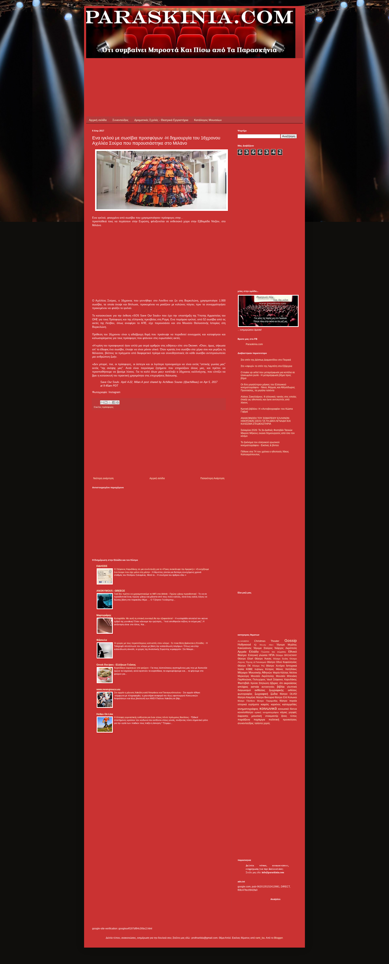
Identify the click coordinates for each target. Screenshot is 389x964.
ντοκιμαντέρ (271, 716)
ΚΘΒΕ (249, 669)
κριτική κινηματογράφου (267, 712)
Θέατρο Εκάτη (280, 658)
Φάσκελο (101, 640)
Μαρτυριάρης (103, 615)
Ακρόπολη (291, 648)
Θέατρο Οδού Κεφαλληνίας (282, 662)
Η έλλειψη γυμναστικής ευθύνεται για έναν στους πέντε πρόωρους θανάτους (151, 717)
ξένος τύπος (289, 716)
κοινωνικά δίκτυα (287, 709)
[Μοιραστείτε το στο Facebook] (114, 402)
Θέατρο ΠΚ (244, 665)
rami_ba (260, 937)
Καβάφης (259, 669)
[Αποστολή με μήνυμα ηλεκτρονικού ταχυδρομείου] (102, 402)
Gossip (290, 640)
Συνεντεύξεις (120, 120)
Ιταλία (241, 669)
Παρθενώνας (245, 679)
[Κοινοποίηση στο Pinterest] (117, 402)
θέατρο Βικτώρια (265, 697)
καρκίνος (276, 704)
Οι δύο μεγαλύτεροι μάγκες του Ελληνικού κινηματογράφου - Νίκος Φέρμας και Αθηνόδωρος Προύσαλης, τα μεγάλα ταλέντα (268, 387)
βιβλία (280, 686)
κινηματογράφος (248, 708)
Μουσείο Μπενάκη (286, 676)
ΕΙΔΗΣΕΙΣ (101, 566)
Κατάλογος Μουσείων (208, 120)
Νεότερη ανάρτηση (103, 478)
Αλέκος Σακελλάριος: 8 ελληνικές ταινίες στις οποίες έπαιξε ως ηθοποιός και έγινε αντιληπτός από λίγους (268, 399)
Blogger (278, 937)
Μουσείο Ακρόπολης (262, 676)
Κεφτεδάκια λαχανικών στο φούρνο (131, 668)
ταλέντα (258, 723)
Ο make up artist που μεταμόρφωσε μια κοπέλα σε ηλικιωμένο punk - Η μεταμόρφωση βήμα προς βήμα (268, 375)
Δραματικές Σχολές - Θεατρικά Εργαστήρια (161, 120)
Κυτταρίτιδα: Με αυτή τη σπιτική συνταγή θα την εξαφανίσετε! (144, 618)
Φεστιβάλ (243, 683)
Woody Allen (267, 645)
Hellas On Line (104, 714)
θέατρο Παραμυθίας (267, 701)
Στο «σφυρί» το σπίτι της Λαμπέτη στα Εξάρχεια (266, 366)
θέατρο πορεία (288, 700)
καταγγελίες (289, 704)
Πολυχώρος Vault (262, 679)
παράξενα (244, 719)
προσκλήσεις (290, 719)
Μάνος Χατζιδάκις (286, 669)
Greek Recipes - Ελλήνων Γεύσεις (116, 664)
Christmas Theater (266, 641)
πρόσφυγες (107, 407)
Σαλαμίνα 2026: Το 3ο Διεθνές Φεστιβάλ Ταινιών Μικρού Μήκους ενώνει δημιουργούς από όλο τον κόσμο (268, 433)
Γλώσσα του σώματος (273, 652)
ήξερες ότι (276, 683)
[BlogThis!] (106, 402)
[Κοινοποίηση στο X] (110, 402)
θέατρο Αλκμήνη (246, 697)
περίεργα (259, 719)
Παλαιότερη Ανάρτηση (212, 478)
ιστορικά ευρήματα (248, 704)
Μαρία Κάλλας (281, 672)
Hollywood (244, 644)
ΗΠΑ (272, 655)
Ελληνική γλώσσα (258, 655)
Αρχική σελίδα (98, 120)
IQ (255, 644)
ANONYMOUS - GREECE (110, 590)
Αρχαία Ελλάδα (248, 651)
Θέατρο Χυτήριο (275, 665)
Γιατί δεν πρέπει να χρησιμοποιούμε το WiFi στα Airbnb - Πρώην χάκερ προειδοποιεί (155, 594)
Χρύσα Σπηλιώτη (259, 683)
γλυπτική (292, 686)
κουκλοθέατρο (245, 712)
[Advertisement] (166, 67)
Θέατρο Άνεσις (263, 658)
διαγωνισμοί (244, 690)
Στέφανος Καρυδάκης (285, 679)
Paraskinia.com (254, 344)
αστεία (255, 686)
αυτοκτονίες (268, 686)
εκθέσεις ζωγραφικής (269, 690)
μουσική (256, 715)
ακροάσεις (290, 683)
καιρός (265, 704)
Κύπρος (269, 669)
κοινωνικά (268, 708)
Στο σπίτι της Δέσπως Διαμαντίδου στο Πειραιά (266, 359)
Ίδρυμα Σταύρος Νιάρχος (268, 648)
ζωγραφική (261, 693)
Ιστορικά (291, 665)
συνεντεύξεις (246, 723)
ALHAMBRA (243, 641)
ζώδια (274, 693)
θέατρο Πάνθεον (246, 701)
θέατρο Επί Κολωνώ (286, 697)
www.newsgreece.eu (108, 689)
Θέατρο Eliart (245, 658)
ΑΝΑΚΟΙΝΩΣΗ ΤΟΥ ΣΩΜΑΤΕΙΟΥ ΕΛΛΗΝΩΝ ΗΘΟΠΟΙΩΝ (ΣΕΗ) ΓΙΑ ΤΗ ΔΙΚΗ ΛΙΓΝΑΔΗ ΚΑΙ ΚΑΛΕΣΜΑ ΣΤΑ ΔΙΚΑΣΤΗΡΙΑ (266, 421)
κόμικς (283, 712)
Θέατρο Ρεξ (258, 666)
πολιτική (274, 719)
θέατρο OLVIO (288, 694)
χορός (266, 723)
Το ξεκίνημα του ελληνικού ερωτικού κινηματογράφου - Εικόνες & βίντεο (260, 444)
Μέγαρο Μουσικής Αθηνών (255, 672)
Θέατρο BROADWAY (286, 655)
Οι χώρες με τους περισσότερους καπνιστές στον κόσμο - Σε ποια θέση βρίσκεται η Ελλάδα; (159, 643)
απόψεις (243, 686)
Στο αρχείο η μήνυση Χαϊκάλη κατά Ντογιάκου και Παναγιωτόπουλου (148, 692)
